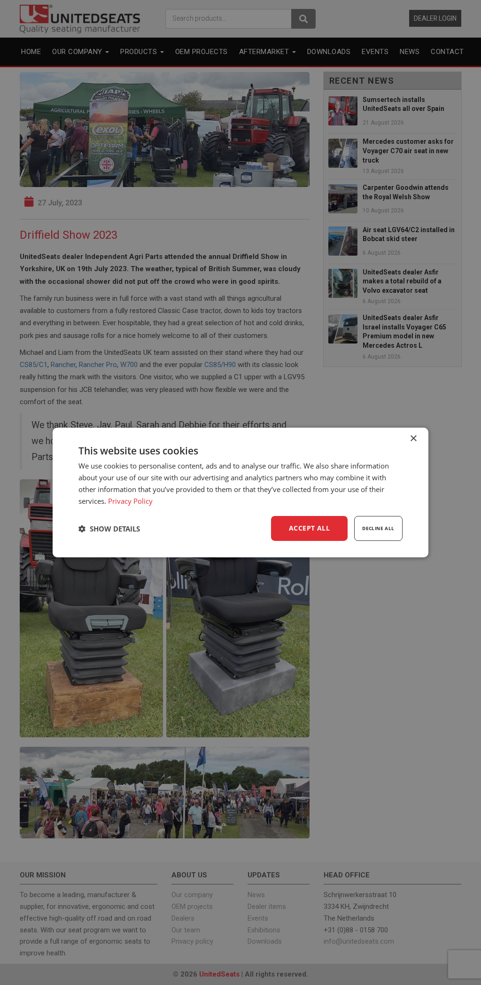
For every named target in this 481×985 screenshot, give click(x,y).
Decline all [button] (378, 528)
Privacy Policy (130, 501)
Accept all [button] (309, 528)
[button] (109, 529)
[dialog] (240, 492)
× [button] (413, 438)
